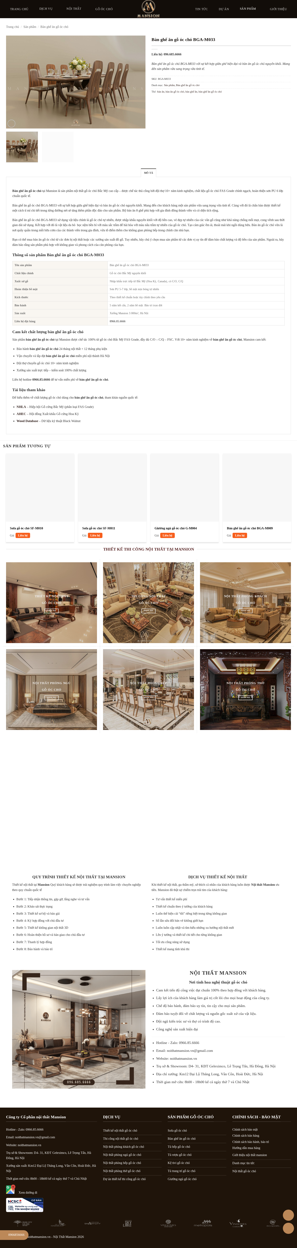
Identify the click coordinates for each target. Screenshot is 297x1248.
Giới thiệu (278, 9)
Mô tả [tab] (148, 173)
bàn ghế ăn (191, 91)
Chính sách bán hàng (245, 1135)
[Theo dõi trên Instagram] (264, 1238)
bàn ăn (160, 91)
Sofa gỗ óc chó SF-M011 (98, 528)
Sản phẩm (248, 8)
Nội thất (73, 8)
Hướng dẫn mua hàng (246, 1148)
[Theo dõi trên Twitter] (275, 1238)
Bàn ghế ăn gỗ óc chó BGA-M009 (250, 528)
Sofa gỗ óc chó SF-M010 (26, 528)
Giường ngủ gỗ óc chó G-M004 (176, 528)
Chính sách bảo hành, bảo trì (250, 1142)
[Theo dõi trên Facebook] (254, 1238)
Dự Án (224, 9)
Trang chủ (19, 9)
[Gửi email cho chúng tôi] (285, 1238)
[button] (11, 123)
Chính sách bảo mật (245, 1129)
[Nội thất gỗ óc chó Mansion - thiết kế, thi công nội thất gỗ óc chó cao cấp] (148, 9)
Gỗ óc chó (104, 9)
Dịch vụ (46, 8)
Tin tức (201, 9)
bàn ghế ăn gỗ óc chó (210, 91)
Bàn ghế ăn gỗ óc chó (54, 26)
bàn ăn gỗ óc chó (175, 91)
